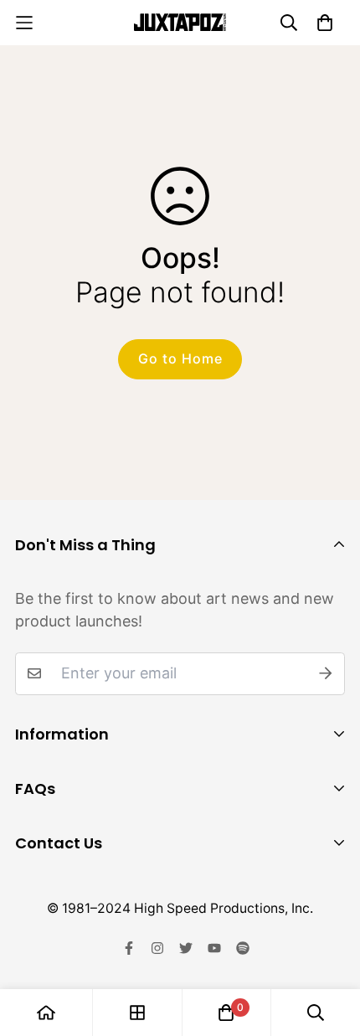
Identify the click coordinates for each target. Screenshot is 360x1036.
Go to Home (180, 358)
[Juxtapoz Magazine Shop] (180, 22)
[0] (226, 1012)
